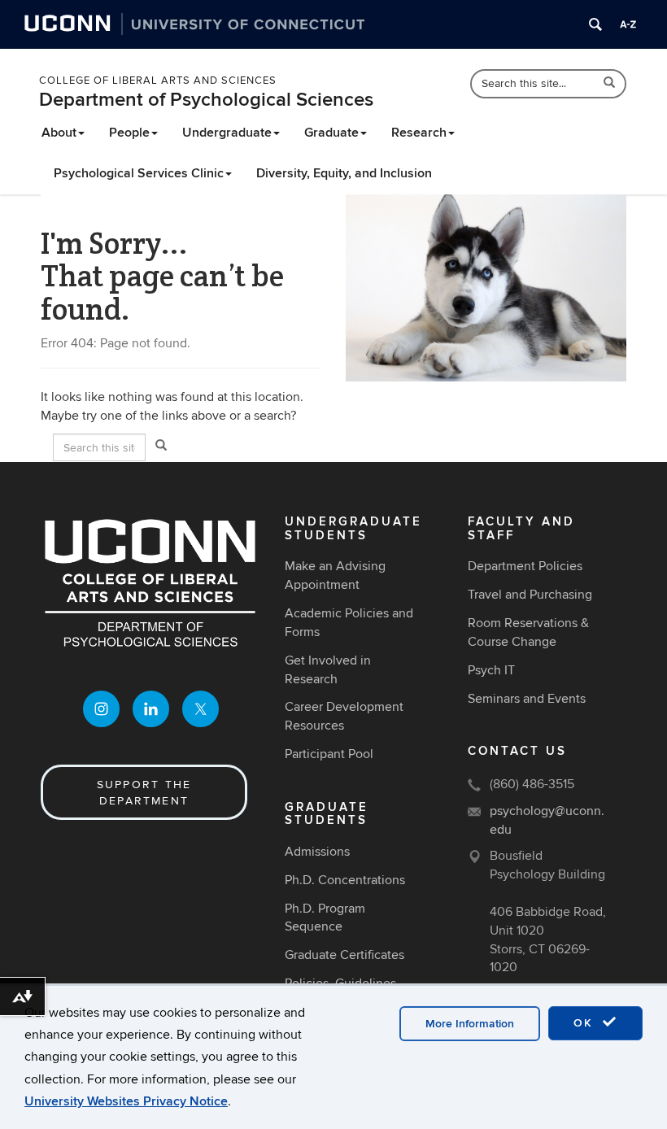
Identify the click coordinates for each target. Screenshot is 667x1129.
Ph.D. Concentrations (345, 880)
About (58, 132)
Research (419, 132)
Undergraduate (227, 132)
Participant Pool (329, 754)
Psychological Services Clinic (139, 173)
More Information (469, 1024)
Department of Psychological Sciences (206, 99)
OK (585, 1023)
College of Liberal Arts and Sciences (158, 80)
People (129, 132)
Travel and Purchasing (530, 594)
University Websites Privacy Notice (126, 1101)
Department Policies (525, 566)
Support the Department (144, 793)
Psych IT (491, 670)
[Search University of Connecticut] (595, 24)
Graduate (331, 132)
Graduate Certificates (344, 955)
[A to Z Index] (628, 24)
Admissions (317, 851)
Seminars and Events (527, 699)
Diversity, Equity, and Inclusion (344, 173)
